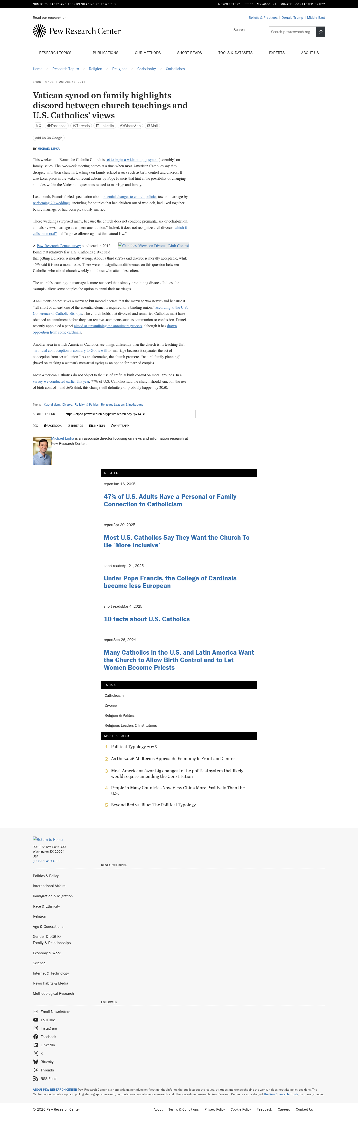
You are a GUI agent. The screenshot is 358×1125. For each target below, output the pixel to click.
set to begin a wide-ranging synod (132, 159)
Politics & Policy (46, 875)
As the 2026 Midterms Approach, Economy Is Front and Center (173, 759)
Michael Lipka (49, 149)
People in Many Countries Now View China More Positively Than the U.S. (178, 790)
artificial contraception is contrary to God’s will (71, 350)
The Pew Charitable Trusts (281, 1094)
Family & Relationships (52, 942)
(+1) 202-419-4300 (46, 861)
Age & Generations (48, 926)
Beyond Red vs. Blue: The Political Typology (153, 805)
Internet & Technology (51, 973)
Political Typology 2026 (134, 747)
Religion (39, 916)
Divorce (67, 404)
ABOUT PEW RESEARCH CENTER (55, 1090)
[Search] (320, 32)
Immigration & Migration (53, 895)
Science (39, 962)
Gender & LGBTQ (47, 936)
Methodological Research (53, 993)
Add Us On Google (49, 137)
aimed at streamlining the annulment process (108, 325)
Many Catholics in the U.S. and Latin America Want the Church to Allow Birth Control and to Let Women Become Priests (179, 659)
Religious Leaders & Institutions (122, 404)
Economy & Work (47, 952)
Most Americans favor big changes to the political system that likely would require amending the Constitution (177, 773)
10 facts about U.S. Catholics (147, 619)
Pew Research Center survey (59, 245)
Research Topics (56, 52)
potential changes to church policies (130, 196)
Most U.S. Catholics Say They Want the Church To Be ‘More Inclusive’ (177, 541)
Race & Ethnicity (46, 906)
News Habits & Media (50, 983)
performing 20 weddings (51, 202)
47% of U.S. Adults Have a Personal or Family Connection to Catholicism (170, 500)
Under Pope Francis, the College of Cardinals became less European (170, 582)
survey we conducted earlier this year (61, 381)
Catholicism (52, 404)
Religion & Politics (87, 404)
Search (239, 29)
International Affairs (49, 885)
